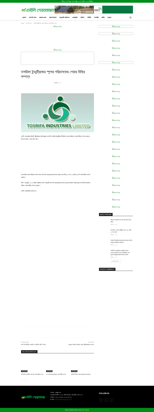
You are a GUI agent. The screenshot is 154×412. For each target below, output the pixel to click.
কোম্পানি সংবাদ (29, 23)
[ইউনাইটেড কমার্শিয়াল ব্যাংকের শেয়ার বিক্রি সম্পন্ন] (32, 364)
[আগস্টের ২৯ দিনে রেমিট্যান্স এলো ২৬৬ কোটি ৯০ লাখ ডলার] (104, 232)
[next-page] (25, 379)
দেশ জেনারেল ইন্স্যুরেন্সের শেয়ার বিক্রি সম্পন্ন (56, 374)
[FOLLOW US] (116, 396)
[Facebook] (54, 88)
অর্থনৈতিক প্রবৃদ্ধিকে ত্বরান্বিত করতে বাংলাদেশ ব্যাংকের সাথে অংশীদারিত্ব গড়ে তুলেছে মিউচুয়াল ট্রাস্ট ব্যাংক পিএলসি (120, 252)
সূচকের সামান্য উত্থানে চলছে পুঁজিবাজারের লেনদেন (81, 344)
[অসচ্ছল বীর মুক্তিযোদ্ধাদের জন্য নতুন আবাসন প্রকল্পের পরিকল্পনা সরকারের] (104, 242)
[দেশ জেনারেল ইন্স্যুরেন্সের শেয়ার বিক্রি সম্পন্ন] (57, 364)
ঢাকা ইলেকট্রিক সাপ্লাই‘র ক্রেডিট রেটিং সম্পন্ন (33, 344)
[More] (73, 88)
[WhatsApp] (69, 88)
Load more (115, 261)
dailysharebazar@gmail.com (63, 399)
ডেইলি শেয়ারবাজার (85, 410)
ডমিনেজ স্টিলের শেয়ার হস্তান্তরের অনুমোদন (81, 374)
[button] (130, 17)
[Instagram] (106, 400)
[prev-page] (22, 379)
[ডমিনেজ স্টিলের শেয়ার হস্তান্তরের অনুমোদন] (82, 364)
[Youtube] (111, 400)
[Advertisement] (57, 157)
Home (22, 23)
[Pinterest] (64, 88)
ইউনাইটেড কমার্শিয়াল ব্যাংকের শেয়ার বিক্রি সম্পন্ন (32, 374)
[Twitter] (59, 88)
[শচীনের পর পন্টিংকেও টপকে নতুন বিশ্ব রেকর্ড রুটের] (104, 222)
